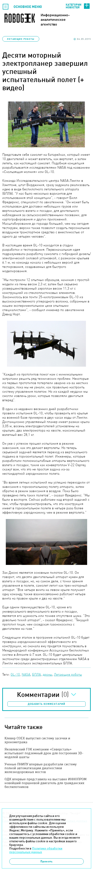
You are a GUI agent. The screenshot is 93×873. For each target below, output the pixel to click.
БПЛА (36, 674)
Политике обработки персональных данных (35, 850)
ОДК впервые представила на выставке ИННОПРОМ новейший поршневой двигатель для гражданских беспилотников (45, 783)
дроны (47, 674)
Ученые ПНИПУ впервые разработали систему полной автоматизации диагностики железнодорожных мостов (41, 768)
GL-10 (15, 674)
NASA (26, 674)
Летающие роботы (21, 39)
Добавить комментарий (46, 704)
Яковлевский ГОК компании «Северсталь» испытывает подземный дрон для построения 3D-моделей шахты (44, 753)
